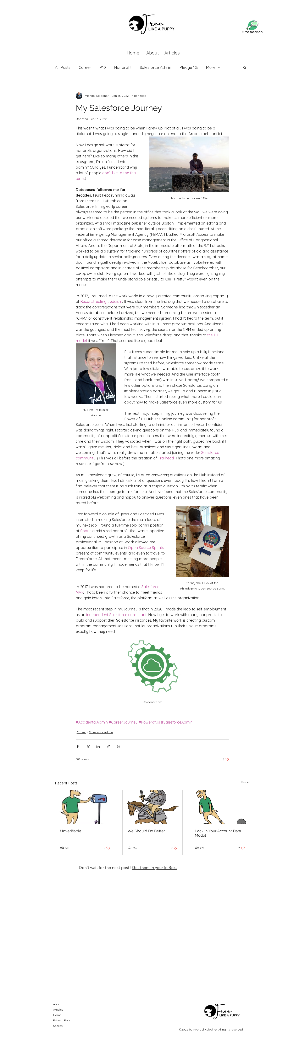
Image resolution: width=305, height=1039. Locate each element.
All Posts (62, 67)
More (211, 67)
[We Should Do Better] (153, 807)
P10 (103, 67)
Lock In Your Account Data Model (218, 833)
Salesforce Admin (155, 67)
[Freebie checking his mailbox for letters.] (85, 807)
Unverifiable (70, 831)
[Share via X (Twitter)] (88, 746)
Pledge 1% (188, 67)
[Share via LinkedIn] (98, 746)
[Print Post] (118, 746)
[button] (245, 67)
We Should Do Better (146, 831)
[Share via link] (108, 746)
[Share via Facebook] (78, 746)
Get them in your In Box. (154, 867)
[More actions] (226, 95)
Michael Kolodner (205, 1029)
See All (245, 782)
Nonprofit (123, 67)
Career (85, 67)
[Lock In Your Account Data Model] (220, 807)
